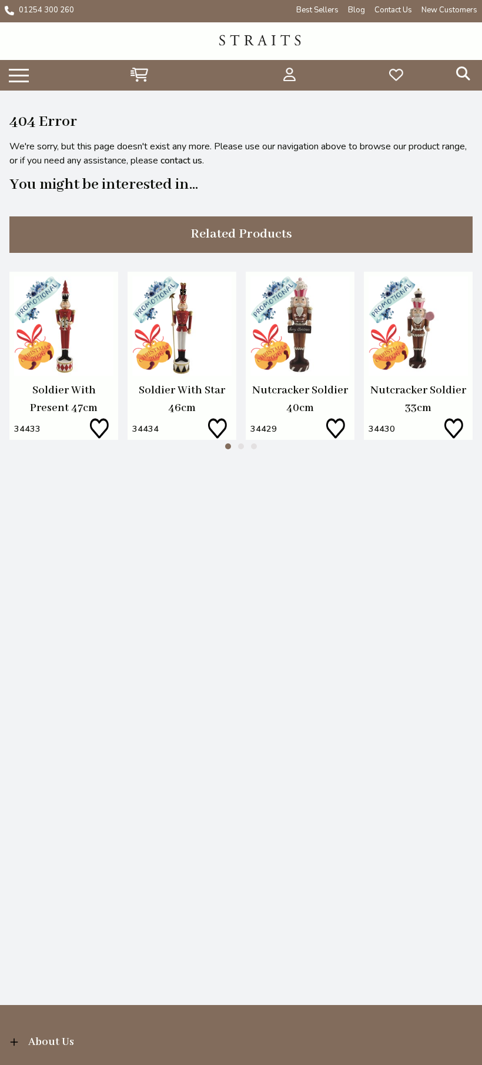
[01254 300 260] (9, 10)
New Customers (449, 10)
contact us (181, 160)
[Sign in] (289, 75)
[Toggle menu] (19, 74)
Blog (356, 10)
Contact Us (393, 10)
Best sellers (317, 10)
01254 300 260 (46, 10)
